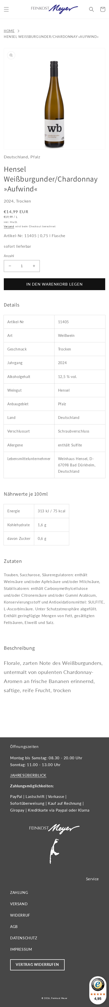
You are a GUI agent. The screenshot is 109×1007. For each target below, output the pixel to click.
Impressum (21, 949)
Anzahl (9, 256)
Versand (9, 226)
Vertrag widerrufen (37, 964)
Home (9, 31)
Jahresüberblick (28, 775)
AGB (14, 926)
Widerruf (20, 915)
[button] (6, 9)
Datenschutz (23, 938)
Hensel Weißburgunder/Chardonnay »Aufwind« (51, 37)
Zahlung (19, 892)
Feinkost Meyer (59, 998)
